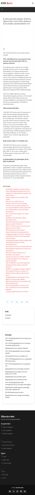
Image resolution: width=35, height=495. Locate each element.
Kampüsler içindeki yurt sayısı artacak (18, 189)
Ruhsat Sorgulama (8, 433)
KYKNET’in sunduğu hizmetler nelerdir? (18, 269)
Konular (7, 318)
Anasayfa (8, 315)
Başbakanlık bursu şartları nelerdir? (16, 348)
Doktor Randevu (7, 442)
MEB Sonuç (6, 460)
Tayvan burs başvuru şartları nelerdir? (18, 257)
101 (17, 302)
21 (7, 302)
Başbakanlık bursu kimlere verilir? (16, 380)
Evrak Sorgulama (7, 448)
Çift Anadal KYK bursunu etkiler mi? (17, 271)
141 (22, 302)
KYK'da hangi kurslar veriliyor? (15, 230)
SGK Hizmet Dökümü (8, 445)
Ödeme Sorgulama (8, 427)
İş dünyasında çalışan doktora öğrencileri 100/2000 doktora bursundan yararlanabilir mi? (19, 242)
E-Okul (4, 456)
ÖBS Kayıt (5, 474)
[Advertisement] (17, 36)
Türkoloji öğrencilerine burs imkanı (17, 291)
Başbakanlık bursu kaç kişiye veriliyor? (17, 369)
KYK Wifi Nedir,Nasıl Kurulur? (14, 392)
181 (27, 302)
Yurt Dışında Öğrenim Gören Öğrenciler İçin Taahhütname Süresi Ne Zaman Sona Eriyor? (18, 210)
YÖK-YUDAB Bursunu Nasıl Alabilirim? (18, 263)
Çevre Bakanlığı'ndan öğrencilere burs (18, 191)
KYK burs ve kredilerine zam (15, 201)
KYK (6, 3)
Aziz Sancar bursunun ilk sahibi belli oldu (19, 246)
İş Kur (4, 478)
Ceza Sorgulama (7, 430)
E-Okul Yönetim (7, 463)
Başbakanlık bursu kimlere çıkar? (15, 377)
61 (12, 302)
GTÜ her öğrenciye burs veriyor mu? (17, 285)
